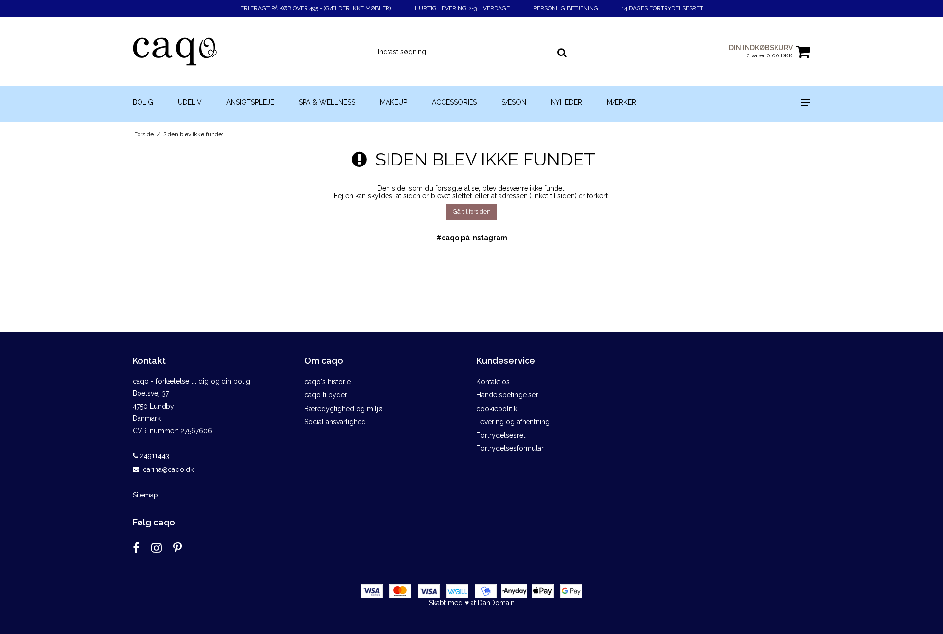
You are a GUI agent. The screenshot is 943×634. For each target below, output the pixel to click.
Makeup (393, 102)
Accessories (454, 102)
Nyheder (566, 102)
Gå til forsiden (472, 211)
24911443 (153, 456)
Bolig (143, 102)
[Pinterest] (177, 547)
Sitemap (145, 495)
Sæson (513, 102)
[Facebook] (136, 547)
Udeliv (190, 102)
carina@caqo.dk (168, 469)
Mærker (621, 102)
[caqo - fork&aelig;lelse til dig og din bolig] (185, 51)
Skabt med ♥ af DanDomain (472, 602)
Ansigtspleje (250, 102)
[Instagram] (156, 547)
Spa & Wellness (327, 102)
